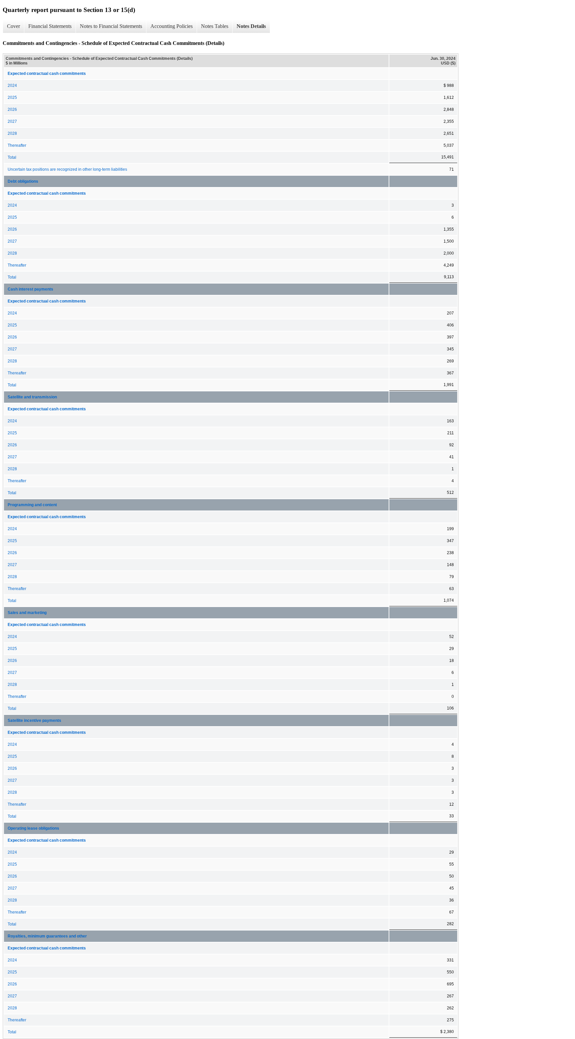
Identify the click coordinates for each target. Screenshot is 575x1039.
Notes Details (251, 26)
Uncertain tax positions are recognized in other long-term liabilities (67, 169)
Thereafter (17, 145)
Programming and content (32, 505)
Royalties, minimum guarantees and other (47, 936)
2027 (12, 121)
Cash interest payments (30, 289)
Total (12, 157)
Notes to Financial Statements (111, 26)
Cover (13, 26)
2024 (12, 86)
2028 (12, 133)
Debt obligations (23, 181)
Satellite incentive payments (34, 721)
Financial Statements (50, 26)
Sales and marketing (27, 613)
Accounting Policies (171, 26)
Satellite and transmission (32, 397)
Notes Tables (214, 26)
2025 (12, 98)
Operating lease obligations (33, 828)
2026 (12, 109)
